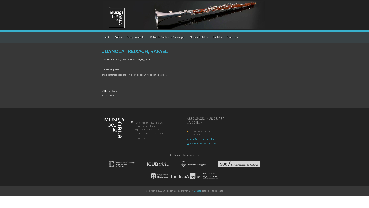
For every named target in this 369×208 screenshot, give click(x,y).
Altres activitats (198, 37)
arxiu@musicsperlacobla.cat (203, 144)
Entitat (216, 37)
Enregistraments (135, 37)
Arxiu (117, 37)
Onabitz (197, 191)
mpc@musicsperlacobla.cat (203, 139)
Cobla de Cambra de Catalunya (167, 37)
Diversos (231, 37)
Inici (107, 37)
